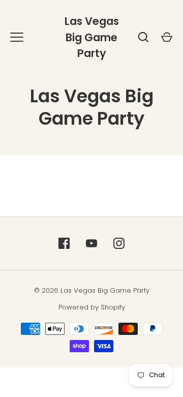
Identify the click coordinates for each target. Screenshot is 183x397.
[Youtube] (91, 243)
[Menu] (17, 37)
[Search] (143, 37)
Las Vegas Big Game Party (92, 37)
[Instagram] (119, 243)
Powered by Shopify (91, 307)
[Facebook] (64, 243)
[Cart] (167, 37)
